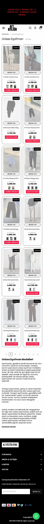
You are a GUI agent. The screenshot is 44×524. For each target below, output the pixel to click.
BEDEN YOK (11, 72)
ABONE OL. (37, 491)
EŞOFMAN (5, 34)
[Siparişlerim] (35, 28)
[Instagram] (8, 500)
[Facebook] (3, 500)
